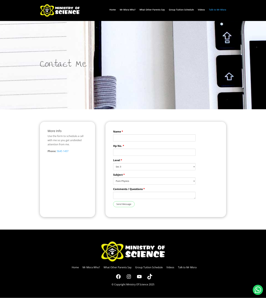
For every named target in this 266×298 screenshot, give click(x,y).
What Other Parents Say (152, 10)
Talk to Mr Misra (217, 10)
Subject (119, 174)
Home (112, 10)
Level (117, 160)
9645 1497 (63, 151)
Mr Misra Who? (127, 10)
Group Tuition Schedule (181, 10)
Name (118, 131)
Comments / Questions (129, 189)
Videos (201, 10)
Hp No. (118, 146)
